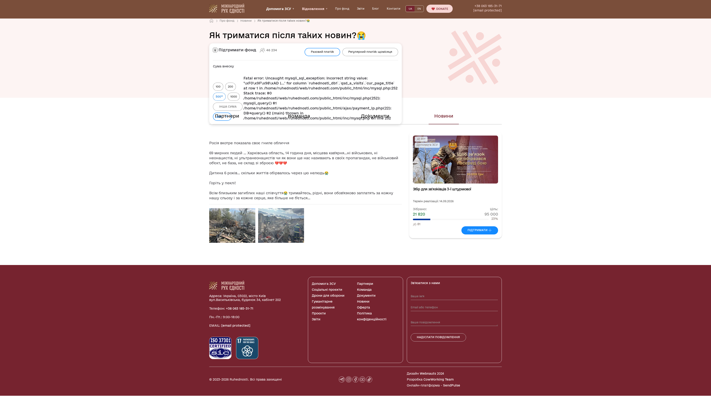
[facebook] (355, 379)
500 (219, 96)
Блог (375, 8)
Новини (443, 116)
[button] (232, 225)
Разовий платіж (322, 51)
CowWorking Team (438, 379)
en (419, 8)
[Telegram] (342, 379)
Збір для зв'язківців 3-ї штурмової (442, 189)
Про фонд (342, 8)
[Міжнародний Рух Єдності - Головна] (226, 8)
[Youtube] (362, 379)
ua (410, 8)
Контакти (393, 8)
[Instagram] (349, 379)
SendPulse (451, 385)
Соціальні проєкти (327, 289)
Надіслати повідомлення (438, 337)
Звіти (360, 8)
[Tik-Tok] (369, 379)
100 (218, 86)
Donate (441, 8)
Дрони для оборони (328, 295)
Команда (299, 116)
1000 (233, 96)
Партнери (227, 116)
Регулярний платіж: (370, 51)
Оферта (363, 307)
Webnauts (428, 373)
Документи (375, 116)
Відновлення (314, 8)
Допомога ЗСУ (280, 8)
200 (230, 86)
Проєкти (319, 313)
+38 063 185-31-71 (488, 6)
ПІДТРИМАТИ (478, 230)
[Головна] (211, 21)
